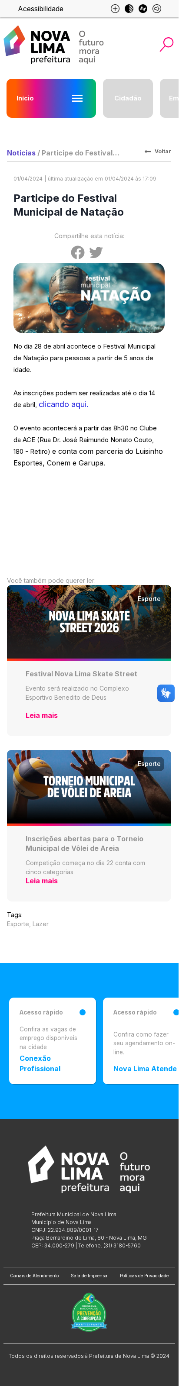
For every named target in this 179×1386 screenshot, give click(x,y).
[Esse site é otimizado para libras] (143, 8)
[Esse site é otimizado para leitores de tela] (156, 8)
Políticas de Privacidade (144, 1275)
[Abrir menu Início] (77, 98)
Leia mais (42, 715)
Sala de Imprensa (89, 1275)
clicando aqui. (64, 404)
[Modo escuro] (129, 8)
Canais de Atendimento (34, 1275)
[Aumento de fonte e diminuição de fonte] (115, 8)
